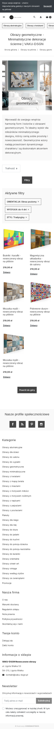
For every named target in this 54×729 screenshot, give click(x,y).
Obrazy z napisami (11, 500)
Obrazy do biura (10, 529)
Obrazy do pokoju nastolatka (16, 549)
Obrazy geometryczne (13, 466)
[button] (49, 17)
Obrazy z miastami (11, 486)
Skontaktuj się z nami (12, 624)
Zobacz (6, 272)
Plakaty (5, 515)
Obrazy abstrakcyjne (12, 26)
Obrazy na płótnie (28, 50)
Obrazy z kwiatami (35, 26)
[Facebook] (13, 424)
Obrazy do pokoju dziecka (15, 544)
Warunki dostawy (10, 604)
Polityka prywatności (12, 619)
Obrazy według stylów (13, 573)
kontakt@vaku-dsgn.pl (15, 675)
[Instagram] (41, 424)
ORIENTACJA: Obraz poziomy (23, 201)
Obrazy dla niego (10, 520)
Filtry (27, 180)
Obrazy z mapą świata (13, 481)
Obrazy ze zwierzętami (13, 578)
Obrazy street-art (10, 563)
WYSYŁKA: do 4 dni (18, 209)
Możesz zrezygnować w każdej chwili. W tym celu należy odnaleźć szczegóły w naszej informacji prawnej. (28, 712)
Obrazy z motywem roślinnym (16, 496)
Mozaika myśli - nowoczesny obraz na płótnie (13, 311)
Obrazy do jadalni (10, 534)
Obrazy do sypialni (11, 462)
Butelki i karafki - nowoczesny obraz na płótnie (13, 258)
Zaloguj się (7, 640)
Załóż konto (8, 645)
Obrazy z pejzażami (11, 505)
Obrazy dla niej (9, 525)
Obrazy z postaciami (12, 510)
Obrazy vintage (9, 568)
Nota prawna (8, 614)
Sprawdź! (47, 6)
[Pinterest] (32, 424)
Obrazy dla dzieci (10, 452)
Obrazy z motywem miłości (15, 491)
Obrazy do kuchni (10, 539)
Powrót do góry (27, 390)
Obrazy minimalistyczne (13, 471)
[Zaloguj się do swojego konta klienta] (40, 17)
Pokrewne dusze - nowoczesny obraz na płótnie (40, 311)
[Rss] (22, 424)
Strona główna (10, 50)
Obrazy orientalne (10, 559)
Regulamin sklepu (10, 609)
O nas (5, 599)
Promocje (6, 583)
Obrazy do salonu (10, 457)
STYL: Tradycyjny (17, 217)
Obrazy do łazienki (11, 554)
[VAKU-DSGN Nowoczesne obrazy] (15, 17)
